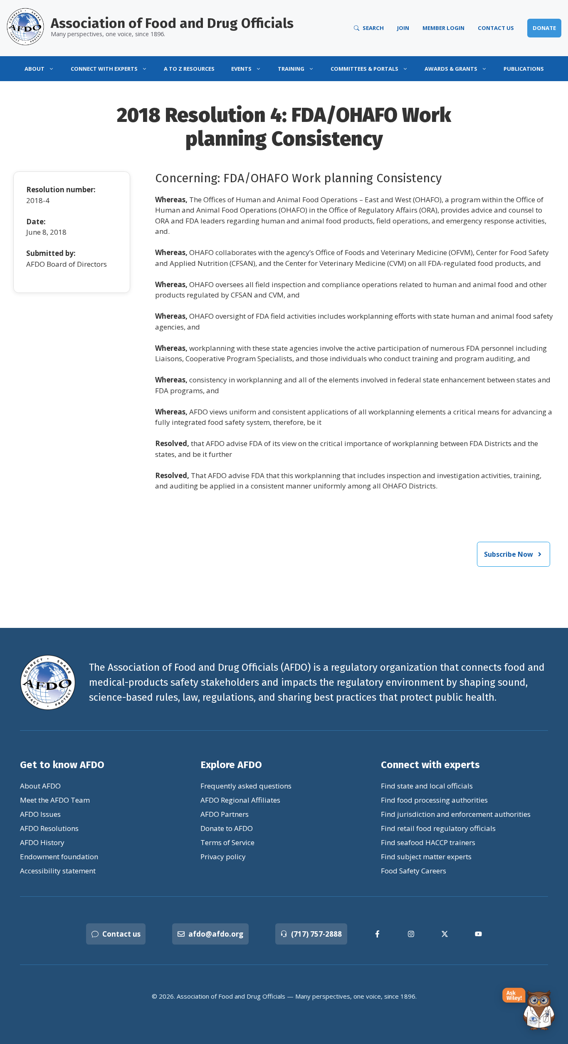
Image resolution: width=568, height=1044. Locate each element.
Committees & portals (364, 68)
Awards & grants (451, 68)
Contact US (496, 28)
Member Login (443, 28)
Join (403, 28)
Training (291, 68)
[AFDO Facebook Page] (377, 933)
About (34, 68)
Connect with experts (104, 68)
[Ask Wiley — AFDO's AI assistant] (529, 1009)
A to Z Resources (189, 68)
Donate (544, 28)
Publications (524, 68)
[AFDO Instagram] (411, 933)
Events (241, 68)
